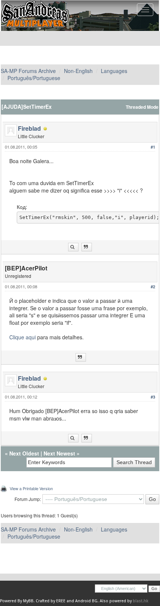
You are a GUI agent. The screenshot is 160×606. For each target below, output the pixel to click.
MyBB (28, 601)
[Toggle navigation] (145, 9)
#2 (153, 286)
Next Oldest (24, 453)
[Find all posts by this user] (73, 247)
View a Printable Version (31, 488)
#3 (153, 397)
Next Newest (59, 453)
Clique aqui (22, 337)
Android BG (86, 601)
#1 (153, 147)
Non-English (78, 70)
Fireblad (29, 128)
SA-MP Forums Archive (28, 70)
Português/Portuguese (33, 78)
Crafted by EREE (50, 601)
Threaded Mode (142, 107)
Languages (114, 70)
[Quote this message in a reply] (86, 247)
